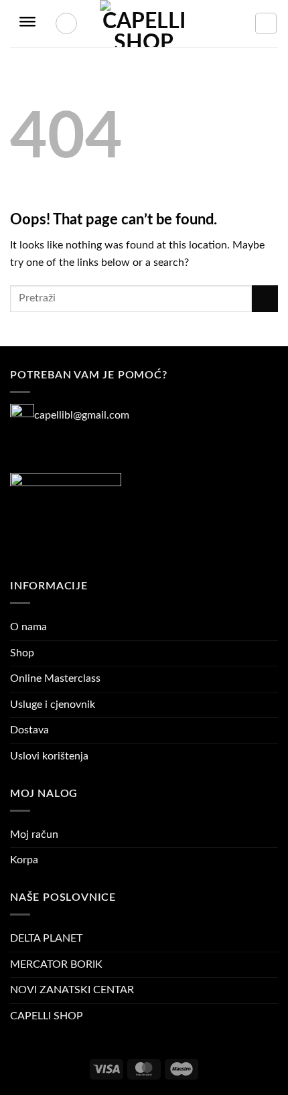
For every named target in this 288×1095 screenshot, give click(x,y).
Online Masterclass (55, 678)
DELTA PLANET (46, 938)
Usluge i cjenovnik (52, 704)
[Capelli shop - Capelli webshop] (144, 23)
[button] (266, 23)
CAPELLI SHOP (46, 1016)
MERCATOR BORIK (56, 964)
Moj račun (34, 834)
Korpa (24, 860)
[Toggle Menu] (27, 24)
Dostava (29, 730)
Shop (22, 653)
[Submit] (265, 298)
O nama (28, 627)
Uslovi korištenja (49, 756)
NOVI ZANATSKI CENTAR (72, 989)
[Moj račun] (66, 23)
